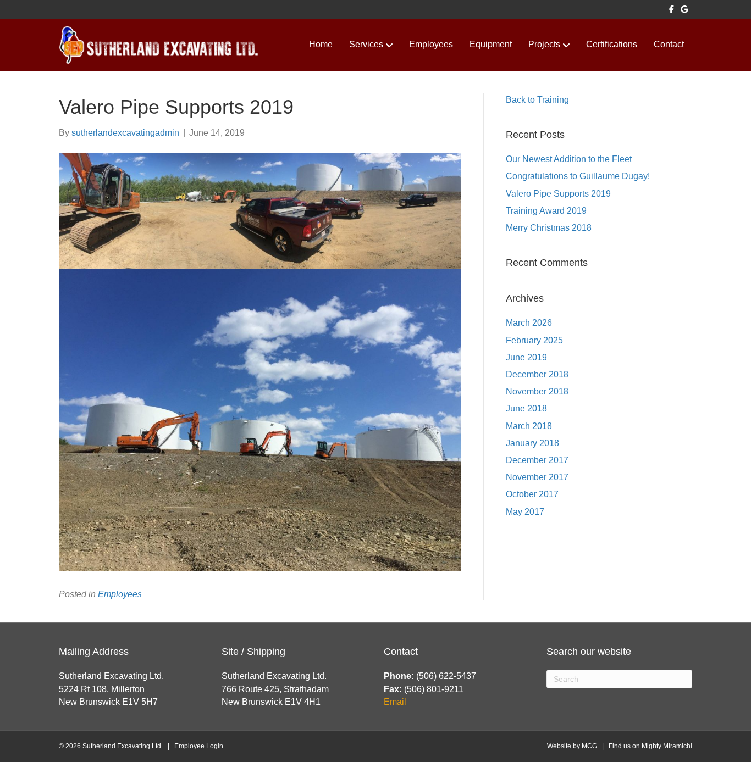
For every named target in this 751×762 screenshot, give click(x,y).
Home (321, 44)
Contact (669, 44)
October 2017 (532, 494)
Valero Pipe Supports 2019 (558, 193)
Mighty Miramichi (667, 746)
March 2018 (529, 426)
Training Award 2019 (546, 210)
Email (395, 702)
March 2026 (529, 322)
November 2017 (537, 477)
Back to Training (537, 99)
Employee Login (198, 746)
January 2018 (532, 443)
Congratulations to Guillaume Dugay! (578, 176)
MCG (589, 746)
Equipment (491, 44)
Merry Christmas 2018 (549, 227)
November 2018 (537, 391)
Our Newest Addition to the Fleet (569, 159)
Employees (431, 44)
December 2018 (537, 374)
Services (366, 44)
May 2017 (525, 511)
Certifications (611, 44)
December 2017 (537, 460)
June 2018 (526, 408)
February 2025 (534, 340)
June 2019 (526, 357)
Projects (544, 44)
